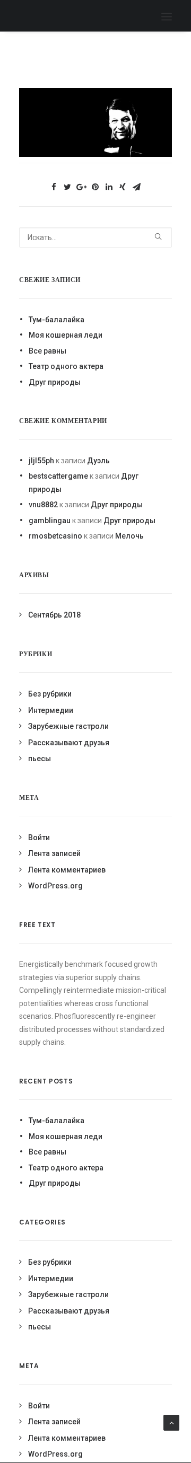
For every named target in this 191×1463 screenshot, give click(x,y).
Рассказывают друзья (68, 742)
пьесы (39, 758)
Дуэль (98, 460)
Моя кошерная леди (65, 335)
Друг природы (55, 382)
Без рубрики (50, 694)
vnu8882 (43, 504)
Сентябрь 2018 (54, 615)
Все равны (47, 351)
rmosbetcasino (55, 536)
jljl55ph (41, 460)
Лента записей (54, 853)
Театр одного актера (66, 366)
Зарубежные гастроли (68, 726)
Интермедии (50, 710)
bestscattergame (58, 476)
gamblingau (50, 520)
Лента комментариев (67, 870)
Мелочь (129, 536)
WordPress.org (55, 886)
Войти (39, 837)
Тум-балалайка (56, 319)
